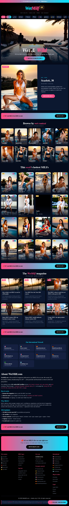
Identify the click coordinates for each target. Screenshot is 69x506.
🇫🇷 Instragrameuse (57, 458)
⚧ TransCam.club (39, 468)
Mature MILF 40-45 (22, 475)
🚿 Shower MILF (4, 461)
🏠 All (3, 16)
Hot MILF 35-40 (21, 473)
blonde (17, 386)
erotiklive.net (10, 501)
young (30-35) (47, 386)
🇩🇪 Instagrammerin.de (57, 465)
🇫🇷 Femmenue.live (39, 477)
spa (43, 384)
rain (41, 384)
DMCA (54, 491)
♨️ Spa (40, 16)
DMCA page (39, 502)
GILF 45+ (20, 477)
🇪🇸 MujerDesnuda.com (40, 481)
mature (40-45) (12, 388)
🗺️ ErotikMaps (56, 471)
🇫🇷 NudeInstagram (57, 456)
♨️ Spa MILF (4, 465)
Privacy (54, 489)
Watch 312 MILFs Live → (35, 58)
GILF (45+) (19, 388)
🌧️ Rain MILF (4, 463)
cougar (24, 388)
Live (9, 16)
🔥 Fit (65, 16)
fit (33, 386)
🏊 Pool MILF (4, 456)
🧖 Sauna (46, 16)
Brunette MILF (21, 458)
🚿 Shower (28, 16)
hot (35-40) (4, 388)
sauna (46, 384)
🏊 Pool (14, 16)
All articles (55, 477)
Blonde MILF (21, 456)
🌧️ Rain (34, 16)
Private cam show (39, 461)
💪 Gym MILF (4, 469)
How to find (55, 479)
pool (29, 384)
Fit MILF (20, 465)
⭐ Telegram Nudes (39, 471)
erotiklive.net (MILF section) (35, 395)
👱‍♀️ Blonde (59, 16)
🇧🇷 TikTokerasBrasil (57, 469)
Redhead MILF (21, 461)
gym (52, 384)
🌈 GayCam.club (39, 473)
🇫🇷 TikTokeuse (56, 461)
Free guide (55, 481)
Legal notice (55, 487)
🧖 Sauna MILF (4, 467)
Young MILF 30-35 (22, 471)
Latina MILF (20, 463)
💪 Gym (52, 16)
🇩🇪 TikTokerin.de (56, 467)
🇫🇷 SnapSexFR (56, 463)
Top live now (38, 458)
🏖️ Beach (21, 16)
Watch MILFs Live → (34, 447)
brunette (21, 386)
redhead (27, 386)
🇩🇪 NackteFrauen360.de (40, 483)
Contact (54, 493)
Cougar (19, 479)
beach (33, 384)
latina (31, 386)
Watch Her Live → (48, 96)
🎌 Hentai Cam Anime (40, 475)
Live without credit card (40, 463)
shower (37, 384)
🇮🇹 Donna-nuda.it (39, 479)
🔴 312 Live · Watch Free (58, 502)
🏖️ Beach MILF (4, 458)
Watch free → (44, 1)
